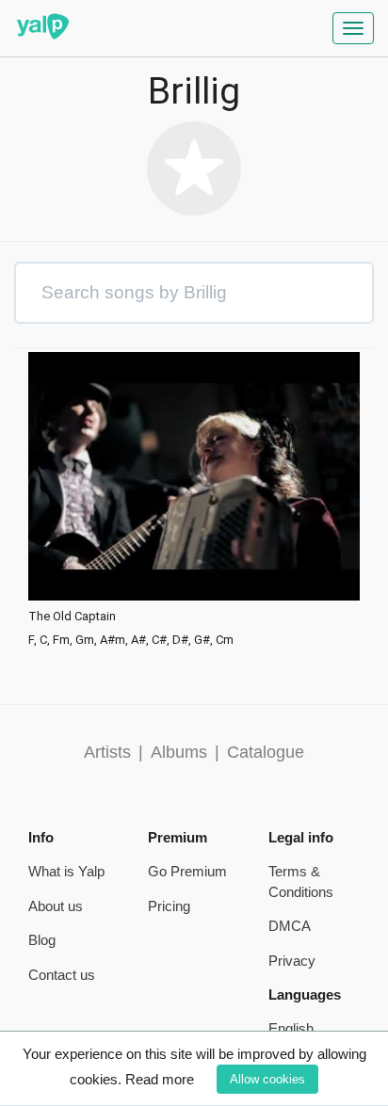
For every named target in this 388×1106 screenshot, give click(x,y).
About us (55, 906)
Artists (107, 752)
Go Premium (187, 871)
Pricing (169, 906)
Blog (42, 940)
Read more (159, 1079)
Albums (179, 752)
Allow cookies (267, 1079)
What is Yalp (66, 871)
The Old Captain (72, 616)
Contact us (61, 975)
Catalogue (265, 752)
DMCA (289, 926)
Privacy (291, 961)
